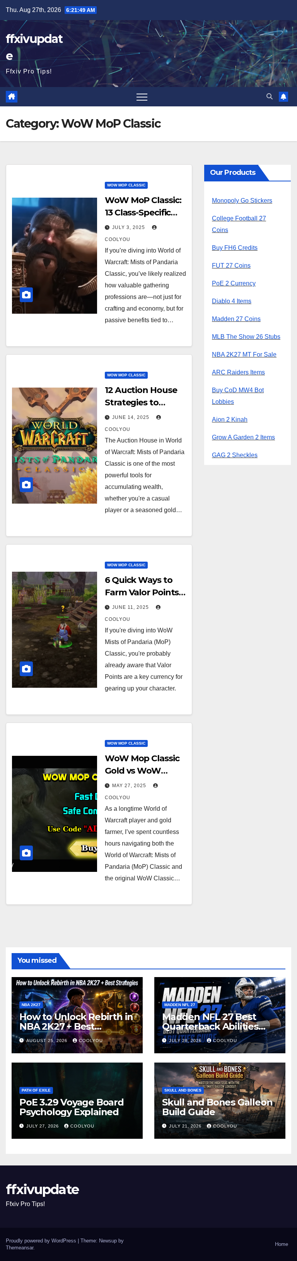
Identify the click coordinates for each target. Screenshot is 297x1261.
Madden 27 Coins (236, 319)
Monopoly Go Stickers (242, 200)
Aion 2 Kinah (230, 419)
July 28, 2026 (186, 1040)
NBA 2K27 (31, 1005)
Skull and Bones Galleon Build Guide (217, 1107)
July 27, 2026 (43, 1126)
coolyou (91, 1040)
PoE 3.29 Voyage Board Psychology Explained (71, 1107)
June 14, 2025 (131, 417)
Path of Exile (36, 1090)
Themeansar (19, 1248)
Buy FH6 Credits (235, 247)
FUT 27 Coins (231, 265)
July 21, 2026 (186, 1126)
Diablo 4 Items (231, 301)
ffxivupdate (42, 1189)
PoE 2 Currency (234, 283)
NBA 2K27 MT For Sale (244, 354)
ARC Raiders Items (238, 372)
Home (281, 1244)
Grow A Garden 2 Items (243, 437)
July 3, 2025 (129, 227)
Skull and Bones (182, 1090)
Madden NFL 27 (179, 1005)
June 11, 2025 (131, 607)
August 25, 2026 (47, 1040)
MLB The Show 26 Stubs (246, 336)
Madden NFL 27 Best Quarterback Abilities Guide (210, 1026)
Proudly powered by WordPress (42, 1241)
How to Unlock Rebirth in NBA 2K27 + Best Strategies (76, 1026)
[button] (269, 96)
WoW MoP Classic (126, 185)
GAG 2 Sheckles (235, 455)
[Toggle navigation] (141, 96)
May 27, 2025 (130, 785)
